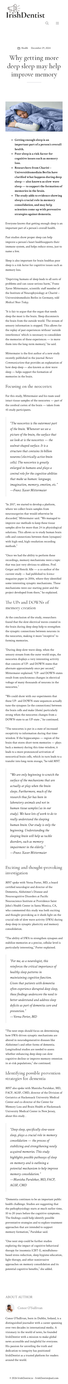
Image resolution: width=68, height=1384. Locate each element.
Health (24, 48)
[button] (47, 23)
